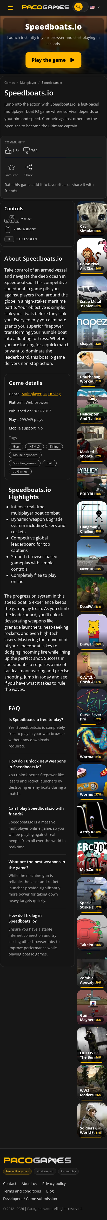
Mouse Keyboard (25, 455)
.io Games (20, 471)
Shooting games (24, 463)
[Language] (95, 7)
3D (45, 393)
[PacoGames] (37, 1161)
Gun (16, 446)
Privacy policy (54, 1183)
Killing (54, 446)
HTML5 (34, 446)
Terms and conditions (22, 1191)
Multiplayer (32, 393)
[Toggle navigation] (10, 8)
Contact (9, 1183)
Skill (49, 463)
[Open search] (78, 7)
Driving (54, 393)
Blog (50, 1191)
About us (29, 1183)
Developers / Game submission (30, 1198)
